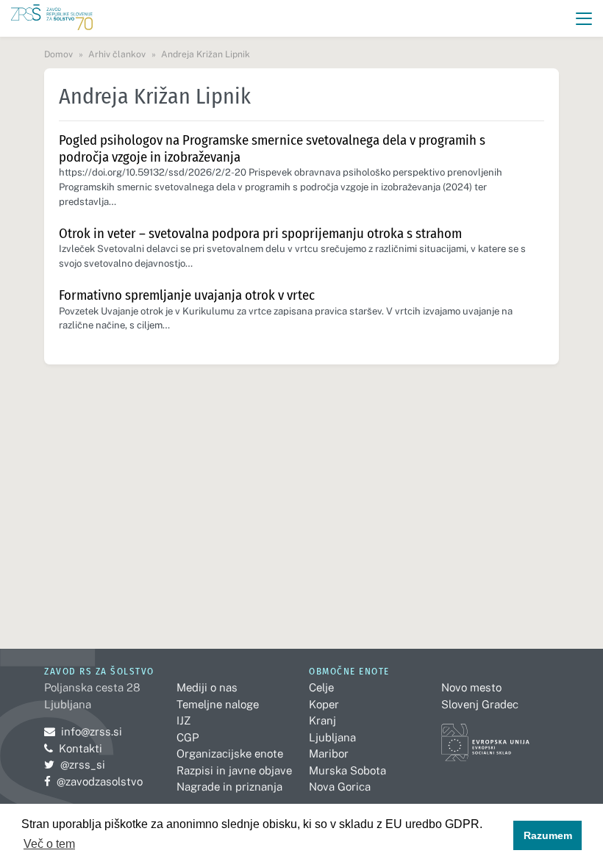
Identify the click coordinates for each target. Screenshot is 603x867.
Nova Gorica (340, 786)
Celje (321, 687)
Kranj (322, 720)
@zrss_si (74, 764)
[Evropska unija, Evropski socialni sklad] (485, 736)
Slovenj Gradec (479, 704)
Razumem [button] (548, 835)
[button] (584, 18)
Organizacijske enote (229, 753)
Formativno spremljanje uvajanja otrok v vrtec (187, 295)
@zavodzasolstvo (93, 781)
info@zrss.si (83, 731)
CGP (187, 737)
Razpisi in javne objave (234, 770)
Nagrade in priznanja (229, 786)
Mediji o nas (207, 687)
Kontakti (80, 748)
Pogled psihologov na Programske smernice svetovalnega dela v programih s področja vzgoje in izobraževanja (272, 148)
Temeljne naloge (217, 704)
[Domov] (52, 19)
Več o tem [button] (49, 844)
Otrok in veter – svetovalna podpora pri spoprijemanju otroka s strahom (260, 233)
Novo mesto (471, 687)
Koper (324, 704)
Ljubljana (332, 737)
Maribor (329, 753)
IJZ (183, 720)
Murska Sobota (347, 770)
